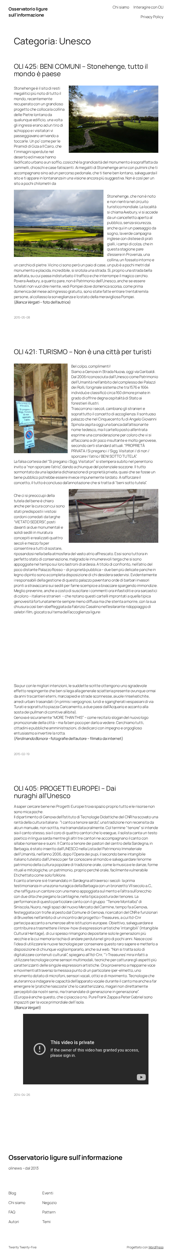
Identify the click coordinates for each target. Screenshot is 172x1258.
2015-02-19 (22, 754)
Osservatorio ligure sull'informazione (28, 12)
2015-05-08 (22, 317)
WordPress (155, 1247)
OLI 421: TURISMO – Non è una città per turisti (82, 351)
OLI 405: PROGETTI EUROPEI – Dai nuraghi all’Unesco (65, 791)
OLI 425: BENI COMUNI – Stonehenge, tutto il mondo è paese (81, 70)
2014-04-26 (22, 1094)
